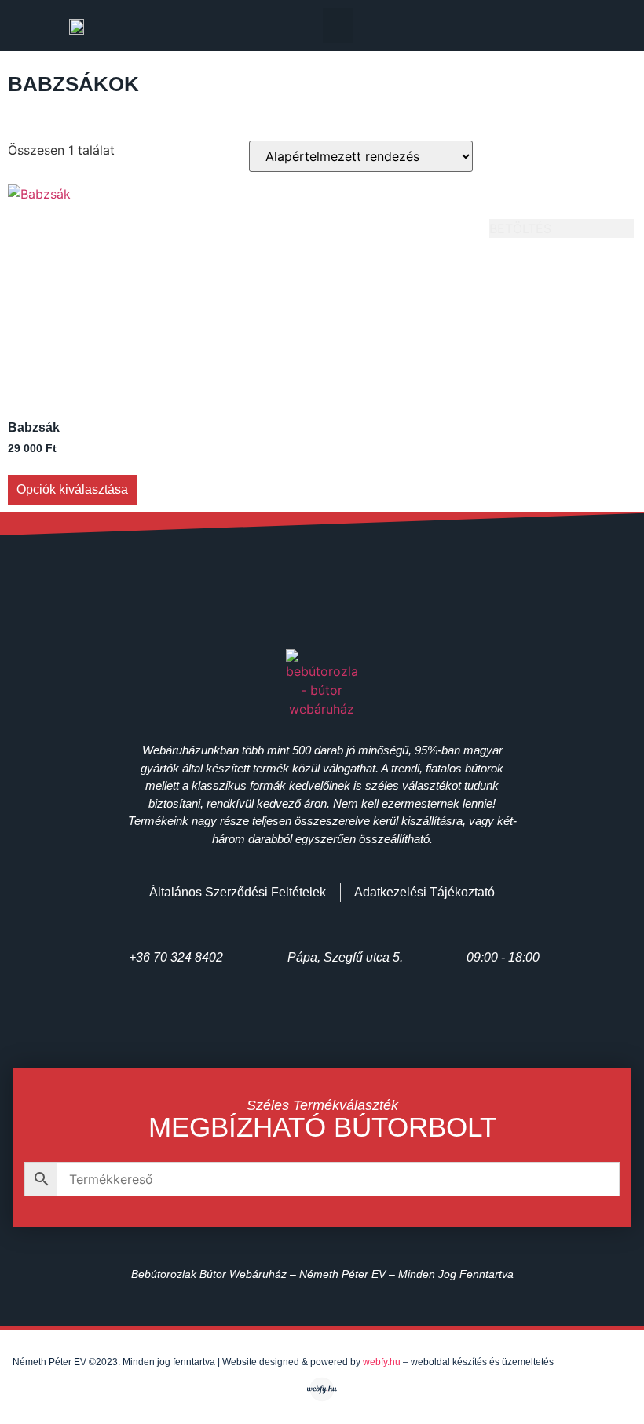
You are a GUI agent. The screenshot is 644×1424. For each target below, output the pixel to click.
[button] (338, 25)
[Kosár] (583, 26)
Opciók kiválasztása (72, 489)
